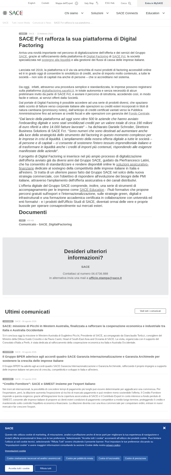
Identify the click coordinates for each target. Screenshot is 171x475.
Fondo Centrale (139, 113)
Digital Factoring (97, 56)
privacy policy (113, 445)
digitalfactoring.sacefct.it (58, 90)
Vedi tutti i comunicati (150, 311)
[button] (82, 13)
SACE (6, 23)
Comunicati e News (42, 23)
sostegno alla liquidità (56, 60)
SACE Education (92, 190)
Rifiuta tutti (45, 468)
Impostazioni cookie (15, 450)
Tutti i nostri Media (21, 23)
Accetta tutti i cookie (19, 468)
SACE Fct (118, 56)
